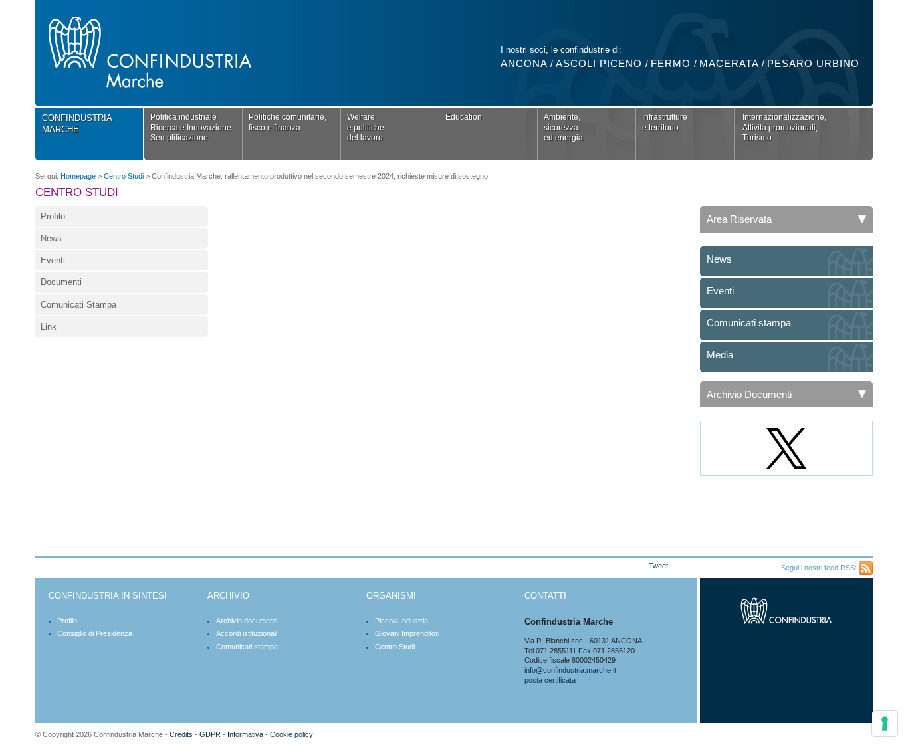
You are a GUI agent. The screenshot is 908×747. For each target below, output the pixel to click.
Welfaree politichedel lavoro (365, 127)
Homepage (78, 176)
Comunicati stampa (749, 322)
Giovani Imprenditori (407, 633)
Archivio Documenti (749, 394)
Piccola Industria (401, 621)
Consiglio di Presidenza (94, 633)
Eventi (53, 260)
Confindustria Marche (77, 123)
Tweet (658, 566)
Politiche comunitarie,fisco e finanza (287, 122)
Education (463, 117)
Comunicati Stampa (78, 305)
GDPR (210, 734)
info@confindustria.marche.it (570, 670)
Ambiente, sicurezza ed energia (563, 127)
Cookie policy (291, 734)
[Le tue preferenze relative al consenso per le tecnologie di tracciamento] (884, 723)
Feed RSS (866, 568)
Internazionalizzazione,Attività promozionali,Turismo (784, 127)
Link (49, 327)
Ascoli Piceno (599, 63)
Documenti (61, 282)
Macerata (728, 63)
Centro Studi (124, 176)
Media (720, 354)
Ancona (524, 63)
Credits (181, 734)
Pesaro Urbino (813, 63)
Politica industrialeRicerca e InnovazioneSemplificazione (190, 127)
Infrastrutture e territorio (664, 122)
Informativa (245, 734)
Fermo (671, 63)
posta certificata (550, 680)
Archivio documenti (246, 621)
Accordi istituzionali (246, 633)
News (51, 238)
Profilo (53, 216)
